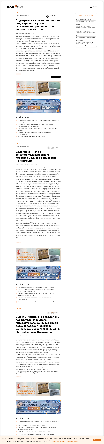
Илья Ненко (54, 147)
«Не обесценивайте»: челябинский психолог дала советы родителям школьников (85, 39)
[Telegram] (56, 77)
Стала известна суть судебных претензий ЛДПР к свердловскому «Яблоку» (37, 129)
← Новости (19, 12)
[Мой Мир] (58, 77)
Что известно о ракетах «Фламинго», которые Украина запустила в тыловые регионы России (38, 428)
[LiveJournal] (60, 77)
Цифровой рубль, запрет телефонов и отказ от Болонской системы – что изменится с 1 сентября (85, 33)
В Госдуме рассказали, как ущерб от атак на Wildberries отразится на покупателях (38, 422)
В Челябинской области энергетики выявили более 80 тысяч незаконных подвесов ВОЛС (36, 294)
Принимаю (97, 440)
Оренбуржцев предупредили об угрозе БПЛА (31, 136)
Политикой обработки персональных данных (65, 441)
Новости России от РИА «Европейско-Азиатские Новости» (12, 6)
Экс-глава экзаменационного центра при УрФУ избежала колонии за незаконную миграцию (38, 121)
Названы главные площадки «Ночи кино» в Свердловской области (37, 301)
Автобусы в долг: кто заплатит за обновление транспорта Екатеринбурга (35, 133)
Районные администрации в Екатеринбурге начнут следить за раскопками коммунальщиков (36, 290)
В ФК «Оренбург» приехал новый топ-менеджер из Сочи (34, 431)
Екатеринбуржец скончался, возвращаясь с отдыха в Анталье (36, 287)
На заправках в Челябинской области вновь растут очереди (85, 19)
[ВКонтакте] (52, 77)
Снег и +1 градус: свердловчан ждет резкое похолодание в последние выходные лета (84, 44)
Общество (18, 242)
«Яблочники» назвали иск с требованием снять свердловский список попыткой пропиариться (85, 28)
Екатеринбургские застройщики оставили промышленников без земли (85, 23)
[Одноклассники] (54, 77)
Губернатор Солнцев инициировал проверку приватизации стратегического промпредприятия (35, 125)
